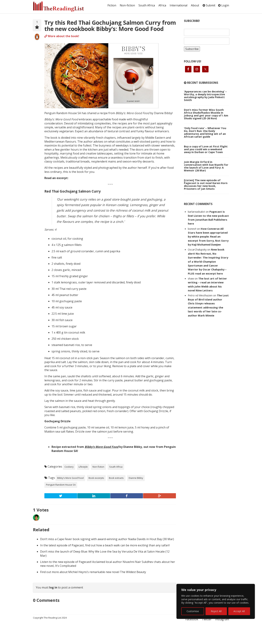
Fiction (111, 5)
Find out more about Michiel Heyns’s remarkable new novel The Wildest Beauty (93, 572)
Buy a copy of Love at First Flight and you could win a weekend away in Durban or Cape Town (206, 149)
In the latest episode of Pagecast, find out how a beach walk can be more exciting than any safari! (104, 545)
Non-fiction (127, 5)
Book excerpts (96, 478)
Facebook (191, 619)
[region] (215, 601)
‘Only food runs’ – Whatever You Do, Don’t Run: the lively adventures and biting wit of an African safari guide (205, 132)
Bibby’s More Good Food (70, 478)
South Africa (146, 5)
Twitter (207, 619)
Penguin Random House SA (61, 484)
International (178, 5)
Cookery (69, 466)
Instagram (222, 619)
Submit (210, 5)
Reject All (216, 611)
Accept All (239, 611)
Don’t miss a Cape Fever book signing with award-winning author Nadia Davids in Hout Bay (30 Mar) (107, 539)
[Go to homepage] (62, 6)
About (195, 5)
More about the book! (63, 36)
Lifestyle (83, 466)
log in (53, 587)
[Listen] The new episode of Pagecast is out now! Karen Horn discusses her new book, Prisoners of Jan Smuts (205, 184)
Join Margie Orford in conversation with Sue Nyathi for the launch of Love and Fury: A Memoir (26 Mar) (206, 166)
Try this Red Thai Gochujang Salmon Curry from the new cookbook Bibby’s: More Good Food (110, 26)
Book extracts (116, 478)
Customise (193, 611)
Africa (162, 5)
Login (225, 5)
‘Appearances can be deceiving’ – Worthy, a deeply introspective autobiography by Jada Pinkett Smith (205, 96)
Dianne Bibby (136, 478)
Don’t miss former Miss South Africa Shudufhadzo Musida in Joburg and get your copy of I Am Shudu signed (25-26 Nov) (206, 114)
